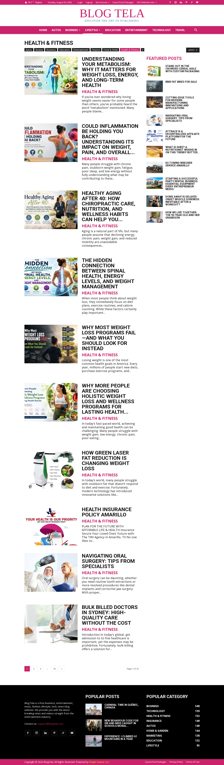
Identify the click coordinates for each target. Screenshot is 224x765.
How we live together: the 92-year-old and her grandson (182, 215)
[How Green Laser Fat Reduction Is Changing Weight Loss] (51, 469)
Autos (56, 30)
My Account (101, 2)
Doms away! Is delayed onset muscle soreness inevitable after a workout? (182, 200)
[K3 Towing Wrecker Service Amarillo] (154, 167)
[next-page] (61, 668)
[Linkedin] (180, 2)
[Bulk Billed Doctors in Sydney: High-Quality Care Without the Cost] (51, 624)
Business (71, 30)
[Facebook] (170, 2)
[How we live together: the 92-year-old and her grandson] (154, 217)
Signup (89, 2)
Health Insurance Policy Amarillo (107, 512)
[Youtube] (197, 2)
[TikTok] (191, 2)
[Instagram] (175, 2)
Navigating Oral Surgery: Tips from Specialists (108, 561)
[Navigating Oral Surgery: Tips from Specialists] (51, 572)
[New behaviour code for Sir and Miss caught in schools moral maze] (93, 725)
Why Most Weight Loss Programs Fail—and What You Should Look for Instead (109, 337)
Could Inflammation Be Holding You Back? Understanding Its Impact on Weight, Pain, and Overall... (110, 139)
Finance (96, 49)
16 (54, 668)
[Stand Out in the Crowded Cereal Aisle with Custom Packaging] (154, 70)
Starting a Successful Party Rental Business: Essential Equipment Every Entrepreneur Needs (181, 184)
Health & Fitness (130, 49)
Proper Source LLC (99, 762)
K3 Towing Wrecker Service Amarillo (178, 164)
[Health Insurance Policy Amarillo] (51, 526)
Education (113, 30)
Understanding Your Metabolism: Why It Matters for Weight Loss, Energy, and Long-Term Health (110, 72)
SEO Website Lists (145, 2)
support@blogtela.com (50, 723)
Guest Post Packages (123, 2)
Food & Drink (110, 49)
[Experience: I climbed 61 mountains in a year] (93, 741)
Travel (180, 30)
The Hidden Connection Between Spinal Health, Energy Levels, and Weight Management (108, 273)
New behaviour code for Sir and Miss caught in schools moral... (121, 723)
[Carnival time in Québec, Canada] (93, 709)
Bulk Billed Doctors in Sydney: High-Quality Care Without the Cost (110, 615)
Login (80, 2)
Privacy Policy (176, 761)
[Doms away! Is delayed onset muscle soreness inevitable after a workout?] (154, 201)
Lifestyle (91, 30)
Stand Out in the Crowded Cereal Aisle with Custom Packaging (182, 68)
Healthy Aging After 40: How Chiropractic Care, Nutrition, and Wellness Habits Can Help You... (108, 206)
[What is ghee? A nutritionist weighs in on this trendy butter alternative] (154, 151)
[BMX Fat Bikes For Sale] (154, 86)
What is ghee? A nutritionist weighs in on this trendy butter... (182, 150)
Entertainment (136, 30)
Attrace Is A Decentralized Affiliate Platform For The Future (182, 135)
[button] (196, 30)
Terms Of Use (193, 761)
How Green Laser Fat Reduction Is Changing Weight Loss (105, 461)
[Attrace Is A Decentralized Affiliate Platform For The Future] (154, 136)
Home (43, 30)
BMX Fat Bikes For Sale (181, 81)
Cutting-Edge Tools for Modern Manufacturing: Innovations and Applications (179, 103)
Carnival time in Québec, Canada (121, 706)
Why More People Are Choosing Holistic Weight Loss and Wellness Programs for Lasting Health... (108, 398)
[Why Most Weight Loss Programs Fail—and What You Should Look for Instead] (51, 344)
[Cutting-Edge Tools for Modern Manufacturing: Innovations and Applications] (154, 102)
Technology (161, 30)
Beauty (39, 49)
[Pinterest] (186, 2)
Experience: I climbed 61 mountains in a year (120, 738)
